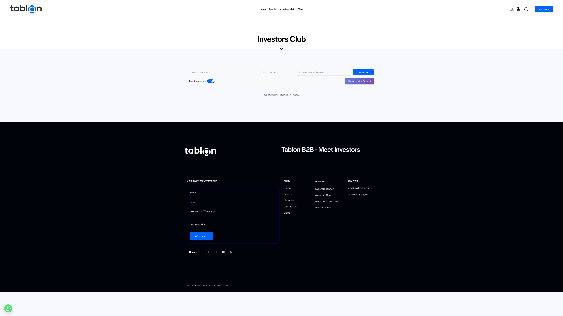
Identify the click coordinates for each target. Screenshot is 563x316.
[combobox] (196, 211)
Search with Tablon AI (360, 81)
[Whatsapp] (8, 308)
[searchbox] (233, 225)
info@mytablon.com (359, 188)
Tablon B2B (193, 285)
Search (363, 72)
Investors (320, 181)
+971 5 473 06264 (358, 194)
